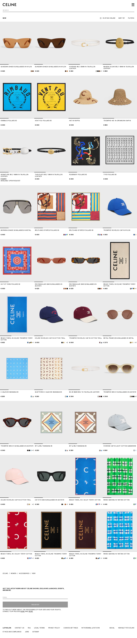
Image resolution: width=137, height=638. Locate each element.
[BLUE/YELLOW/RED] (67, 234)
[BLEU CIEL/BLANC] (132, 288)
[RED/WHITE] (98, 504)
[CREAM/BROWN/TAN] (67, 450)
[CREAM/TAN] (65, 396)
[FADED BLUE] (135, 450)
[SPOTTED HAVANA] (65, 288)
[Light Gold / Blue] (133, 342)
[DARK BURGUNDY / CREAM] (99, 342)
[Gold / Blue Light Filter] (132, 342)
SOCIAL (112, 628)
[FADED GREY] (134, 450)
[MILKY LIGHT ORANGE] (130, 396)
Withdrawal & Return (90, 628)
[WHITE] (65, 342)
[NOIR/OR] (133, 288)
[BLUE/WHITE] (135, 504)
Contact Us (19, 628)
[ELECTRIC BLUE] (134, 234)
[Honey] (31, 71)
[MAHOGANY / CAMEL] (96, 558)
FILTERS (131, 18)
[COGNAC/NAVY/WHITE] (64, 234)
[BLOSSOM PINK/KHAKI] (33, 396)
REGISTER (35, 604)
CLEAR (132, 10)
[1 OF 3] (85, 43)
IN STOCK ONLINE (109, 18)
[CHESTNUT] (99, 71)
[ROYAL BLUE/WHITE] (99, 504)
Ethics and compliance (12, 632)
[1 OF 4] (17, 43)
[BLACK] (98, 71)
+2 (67, 342)
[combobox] (68, 10)
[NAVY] (62, 342)
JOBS (27, 632)
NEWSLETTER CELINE (126, 628)
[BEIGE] (135, 234)
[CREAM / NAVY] (101, 342)
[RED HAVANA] (132, 396)
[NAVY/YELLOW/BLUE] (67, 396)
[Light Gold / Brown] (130, 342)
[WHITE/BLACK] (130, 288)
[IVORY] (63, 504)
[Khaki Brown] (33, 71)
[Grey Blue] (31, 450)
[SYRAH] (99, 396)
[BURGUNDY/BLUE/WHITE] (65, 234)
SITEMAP (35, 632)
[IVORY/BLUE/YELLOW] (65, 450)
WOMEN (13, 573)
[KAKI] (63, 342)
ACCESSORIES (24, 573)
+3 (135, 342)
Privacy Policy (54, 628)
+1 (101, 71)
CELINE (5, 573)
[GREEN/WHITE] (134, 504)
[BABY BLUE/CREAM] (31, 396)
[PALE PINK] (27, 504)
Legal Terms (39, 628)
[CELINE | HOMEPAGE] (9, 4)
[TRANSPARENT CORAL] (64, 288)
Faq (29, 628)
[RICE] (96, 71)
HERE (22, 611)
